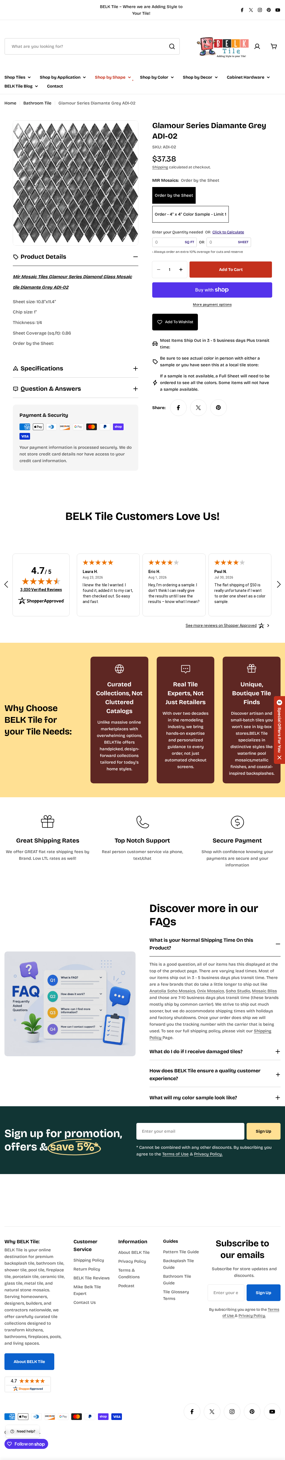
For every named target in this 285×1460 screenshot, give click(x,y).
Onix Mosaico (210, 990)
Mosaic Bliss (264, 990)
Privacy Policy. (208, 1154)
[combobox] (92, 46)
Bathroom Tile (37, 103)
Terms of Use (175, 1154)
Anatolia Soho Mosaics (172, 990)
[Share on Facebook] (178, 407)
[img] (41, 581)
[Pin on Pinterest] (218, 407)
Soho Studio (238, 990)
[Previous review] (6, 584)
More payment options (212, 305)
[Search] (172, 46)
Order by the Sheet (174, 195)
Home (10, 103)
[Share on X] (198, 407)
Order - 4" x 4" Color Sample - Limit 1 (190, 214)
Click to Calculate (228, 232)
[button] (279, 730)
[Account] (257, 46)
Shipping (160, 167)
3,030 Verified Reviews (41, 589)
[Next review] (279, 584)
